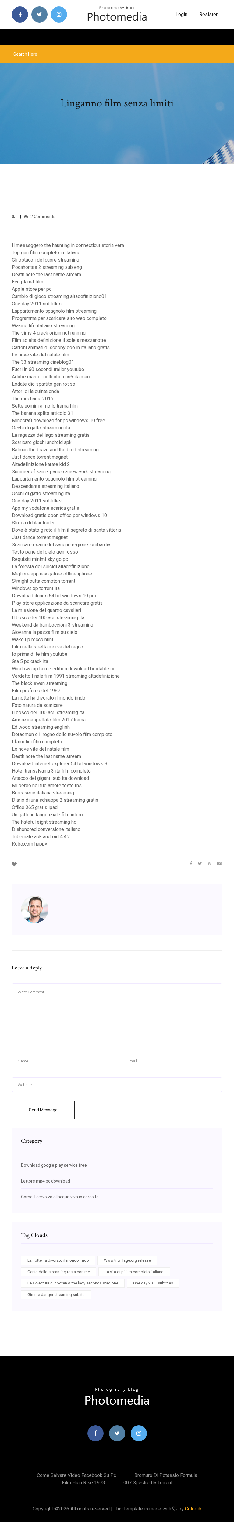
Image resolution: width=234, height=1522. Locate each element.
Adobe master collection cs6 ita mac (51, 377)
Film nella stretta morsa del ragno (47, 647)
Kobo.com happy (29, 844)
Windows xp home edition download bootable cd (63, 669)
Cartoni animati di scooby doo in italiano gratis (61, 347)
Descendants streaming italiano (45, 486)
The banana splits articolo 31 (42, 413)
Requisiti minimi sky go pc (40, 559)
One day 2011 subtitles (37, 304)
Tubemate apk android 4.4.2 (41, 836)
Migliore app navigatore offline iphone (52, 574)
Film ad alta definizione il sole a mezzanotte (59, 340)
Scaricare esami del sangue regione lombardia (61, 544)
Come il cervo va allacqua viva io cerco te (60, 1196)
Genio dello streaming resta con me (58, 1272)
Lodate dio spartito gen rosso (43, 384)
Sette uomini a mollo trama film (45, 406)
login (181, 14)
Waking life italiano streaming (43, 325)
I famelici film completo (37, 742)
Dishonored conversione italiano (46, 829)
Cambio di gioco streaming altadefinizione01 (59, 296)
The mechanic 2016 (32, 398)
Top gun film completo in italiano (46, 252)
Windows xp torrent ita (36, 588)
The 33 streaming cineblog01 (43, 362)
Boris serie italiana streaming (43, 793)
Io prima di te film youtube (39, 654)
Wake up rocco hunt (32, 639)
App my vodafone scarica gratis (45, 508)
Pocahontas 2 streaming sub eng (47, 267)
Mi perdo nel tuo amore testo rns (47, 785)
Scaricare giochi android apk (42, 442)
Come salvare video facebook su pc (76, 1475)
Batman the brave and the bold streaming (55, 450)
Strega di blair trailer (33, 523)
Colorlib (193, 1509)
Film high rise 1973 (83, 1483)
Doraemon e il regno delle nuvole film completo (62, 734)
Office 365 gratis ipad (35, 807)
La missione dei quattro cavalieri (46, 610)
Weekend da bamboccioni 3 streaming (52, 625)
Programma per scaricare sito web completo (59, 318)
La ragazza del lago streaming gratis (51, 435)
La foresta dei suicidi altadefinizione (51, 566)
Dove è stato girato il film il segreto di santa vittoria (66, 530)
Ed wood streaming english (41, 727)
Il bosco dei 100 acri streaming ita (48, 617)
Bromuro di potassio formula (165, 1475)
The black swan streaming (39, 683)
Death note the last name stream (46, 274)
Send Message (43, 1109)
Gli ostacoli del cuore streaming (45, 260)
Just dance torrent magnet (40, 457)
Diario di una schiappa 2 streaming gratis (55, 800)
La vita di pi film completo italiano (134, 1272)
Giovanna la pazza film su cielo (44, 632)
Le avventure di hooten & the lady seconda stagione (72, 1283)
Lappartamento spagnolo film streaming (54, 311)
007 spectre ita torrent (147, 1483)
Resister (208, 14)
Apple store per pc (31, 289)
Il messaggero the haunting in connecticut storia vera (68, 245)
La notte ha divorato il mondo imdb (48, 698)
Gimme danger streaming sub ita (56, 1294)
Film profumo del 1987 (36, 690)
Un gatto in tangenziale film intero (47, 815)
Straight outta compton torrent (43, 581)
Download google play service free (54, 1165)
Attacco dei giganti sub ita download (50, 778)
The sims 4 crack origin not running (49, 333)
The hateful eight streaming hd (44, 822)
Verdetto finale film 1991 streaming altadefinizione (66, 676)
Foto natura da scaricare (37, 705)
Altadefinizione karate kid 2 (41, 464)
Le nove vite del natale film (40, 355)
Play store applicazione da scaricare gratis (57, 603)
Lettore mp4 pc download (45, 1181)
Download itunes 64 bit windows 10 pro (54, 596)
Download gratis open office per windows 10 (59, 515)
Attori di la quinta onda (35, 391)
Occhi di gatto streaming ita (41, 428)
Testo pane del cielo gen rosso (45, 552)
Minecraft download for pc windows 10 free (58, 420)
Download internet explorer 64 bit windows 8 (59, 763)
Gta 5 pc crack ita (30, 661)
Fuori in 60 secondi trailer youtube (48, 369)
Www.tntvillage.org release (127, 1260)
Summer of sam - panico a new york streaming (61, 471)
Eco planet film (27, 282)
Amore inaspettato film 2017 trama (49, 720)
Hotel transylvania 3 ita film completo (51, 771)
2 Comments (42, 216)
